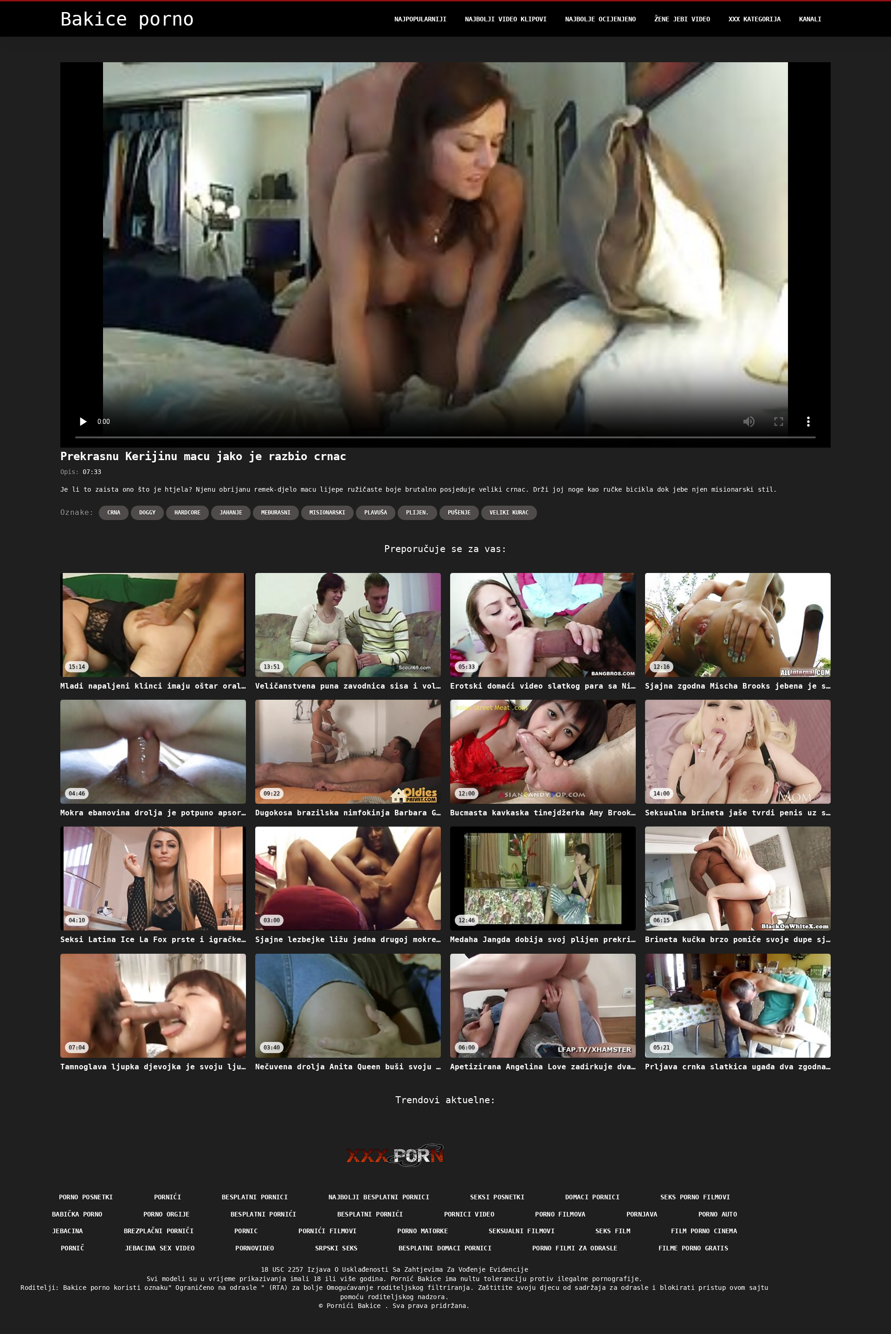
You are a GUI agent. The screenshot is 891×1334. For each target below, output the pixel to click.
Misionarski (327, 512)
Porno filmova (560, 1214)
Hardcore (187, 512)
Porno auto (717, 1214)
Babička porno (77, 1214)
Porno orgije (166, 1214)
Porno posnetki (86, 1197)
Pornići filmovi (327, 1231)
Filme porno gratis (693, 1248)
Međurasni (276, 512)
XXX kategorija (755, 19)
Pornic (246, 1231)
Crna (113, 512)
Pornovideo (254, 1248)
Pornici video (469, 1214)
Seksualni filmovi (522, 1231)
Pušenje (459, 512)
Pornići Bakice (356, 1305)
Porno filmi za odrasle (575, 1248)
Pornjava (642, 1214)
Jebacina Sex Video (159, 1248)
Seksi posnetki (497, 1197)
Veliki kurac (509, 512)
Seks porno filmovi (695, 1197)
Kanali (810, 19)
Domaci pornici (592, 1197)
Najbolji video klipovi (506, 19)
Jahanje (231, 512)
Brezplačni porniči (159, 1231)
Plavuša (375, 512)
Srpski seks (336, 1248)
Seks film (612, 1231)
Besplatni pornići (264, 1214)
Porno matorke (422, 1231)
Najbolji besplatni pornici (379, 1197)
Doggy (147, 512)
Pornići (167, 1197)
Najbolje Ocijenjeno (600, 19)
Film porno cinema (704, 1231)
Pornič (72, 1248)
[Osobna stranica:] (395, 1155)
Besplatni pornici (255, 1197)
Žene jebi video (682, 19)
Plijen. (417, 512)
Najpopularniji (420, 19)
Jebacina (67, 1231)
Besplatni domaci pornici (445, 1248)
